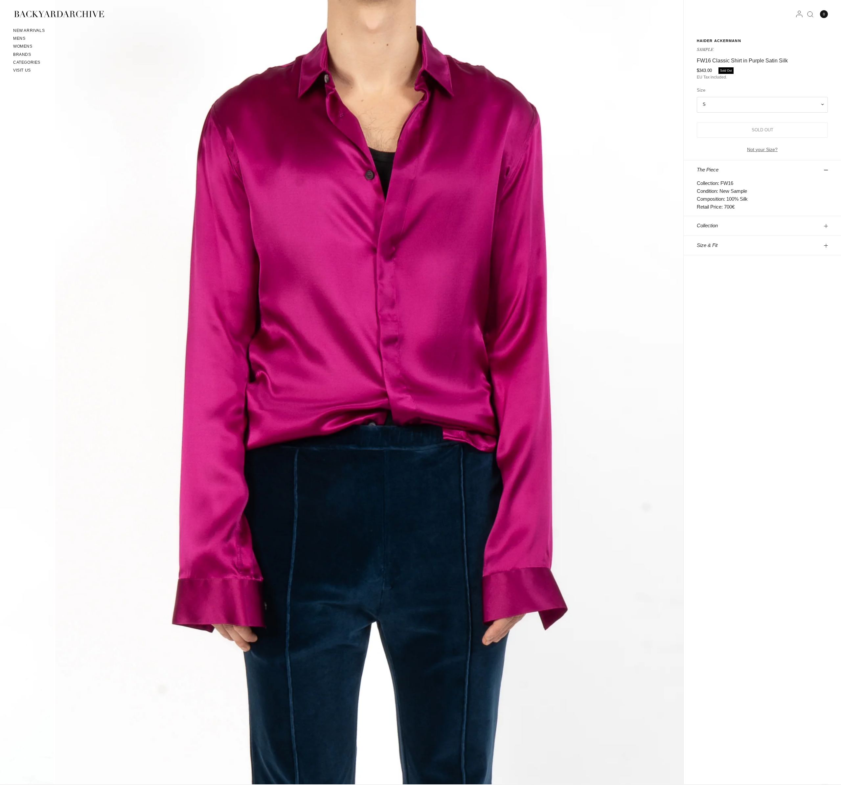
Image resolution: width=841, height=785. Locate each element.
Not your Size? (762, 149)
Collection (707, 225)
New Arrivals (29, 30)
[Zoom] (369, 392)
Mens (19, 38)
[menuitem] (29, 31)
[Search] (810, 14)
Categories (26, 62)
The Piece (707, 169)
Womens (23, 46)
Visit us (22, 70)
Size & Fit (707, 245)
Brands (22, 54)
